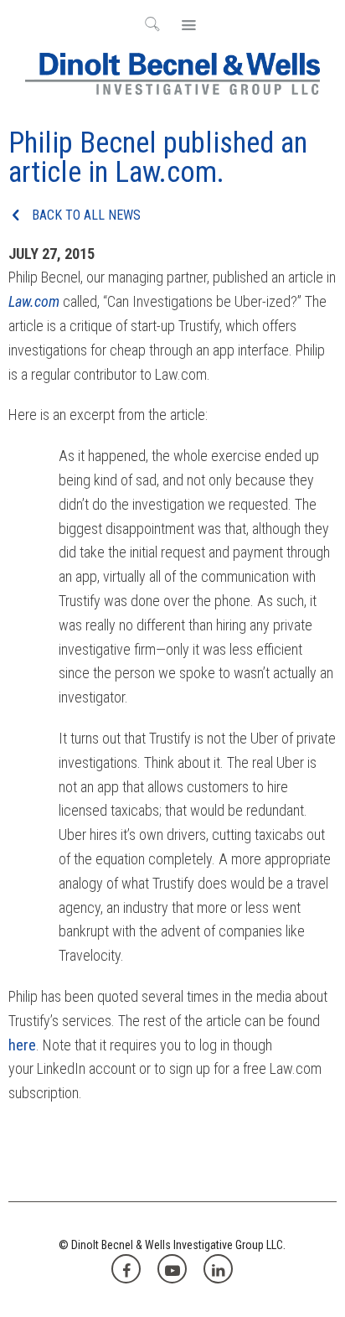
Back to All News (84, 215)
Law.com (33, 301)
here (22, 1045)
